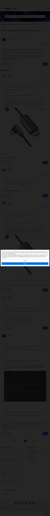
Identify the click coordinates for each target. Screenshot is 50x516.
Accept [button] (25, 263)
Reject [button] (25, 260)
